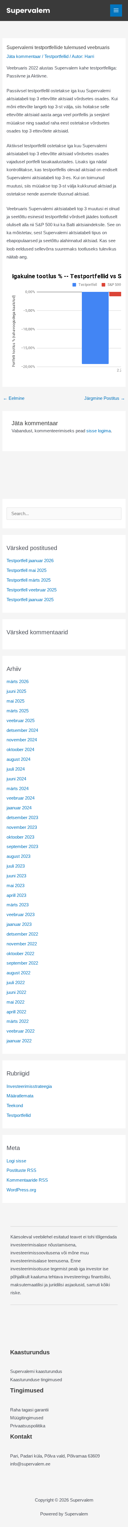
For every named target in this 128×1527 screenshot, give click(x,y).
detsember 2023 (22, 817)
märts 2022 (18, 1021)
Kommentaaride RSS (27, 1180)
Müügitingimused (26, 1418)
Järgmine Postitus (104, 398)
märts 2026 (18, 681)
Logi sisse (16, 1161)
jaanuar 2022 (19, 1041)
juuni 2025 (16, 691)
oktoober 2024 (20, 749)
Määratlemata (20, 1096)
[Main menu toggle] (116, 10)
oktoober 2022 (20, 953)
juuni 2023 (16, 876)
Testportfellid (56, 56)
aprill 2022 (16, 1012)
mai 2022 (15, 1002)
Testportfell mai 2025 (26, 570)
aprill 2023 (16, 895)
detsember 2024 (22, 730)
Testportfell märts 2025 (29, 580)
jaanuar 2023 (19, 924)
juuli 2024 (16, 769)
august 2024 (18, 759)
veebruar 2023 (21, 914)
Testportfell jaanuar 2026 (30, 560)
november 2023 (22, 827)
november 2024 (22, 739)
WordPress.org (21, 1190)
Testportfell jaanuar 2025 (30, 599)
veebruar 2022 (21, 1031)
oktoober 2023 (20, 837)
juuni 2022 (16, 992)
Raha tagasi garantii (29, 1410)
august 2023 (18, 856)
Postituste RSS (21, 1170)
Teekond (15, 1105)
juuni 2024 (16, 779)
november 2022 (22, 944)
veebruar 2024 (21, 798)
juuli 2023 (16, 866)
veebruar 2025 (21, 720)
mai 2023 (15, 885)
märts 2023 (18, 904)
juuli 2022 (16, 982)
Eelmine (13, 398)
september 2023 (22, 846)
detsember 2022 (22, 934)
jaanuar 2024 (19, 807)
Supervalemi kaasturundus (36, 1371)
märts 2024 (18, 788)
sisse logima (98, 430)
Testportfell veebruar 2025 (32, 590)
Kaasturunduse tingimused (36, 1379)
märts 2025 (18, 710)
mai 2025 (15, 701)
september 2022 (22, 963)
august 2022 (18, 972)
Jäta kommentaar (24, 56)
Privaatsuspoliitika (27, 1426)
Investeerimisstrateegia (29, 1086)
